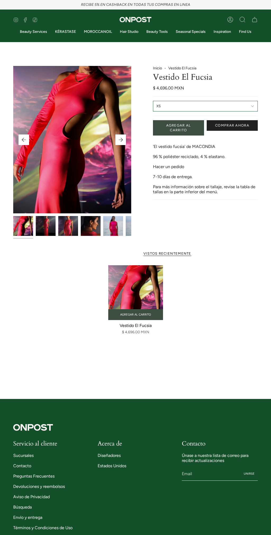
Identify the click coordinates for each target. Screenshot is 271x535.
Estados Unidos (112, 465)
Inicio (157, 68)
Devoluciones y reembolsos (39, 486)
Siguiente (120, 139)
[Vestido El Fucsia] (135, 292)
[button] (242, 19)
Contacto (22, 465)
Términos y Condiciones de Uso (43, 527)
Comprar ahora (232, 125)
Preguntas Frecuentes (34, 476)
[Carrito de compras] (255, 19)
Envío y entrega (27, 517)
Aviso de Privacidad (31, 496)
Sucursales (23, 455)
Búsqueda (22, 507)
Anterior (24, 139)
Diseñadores (109, 455)
